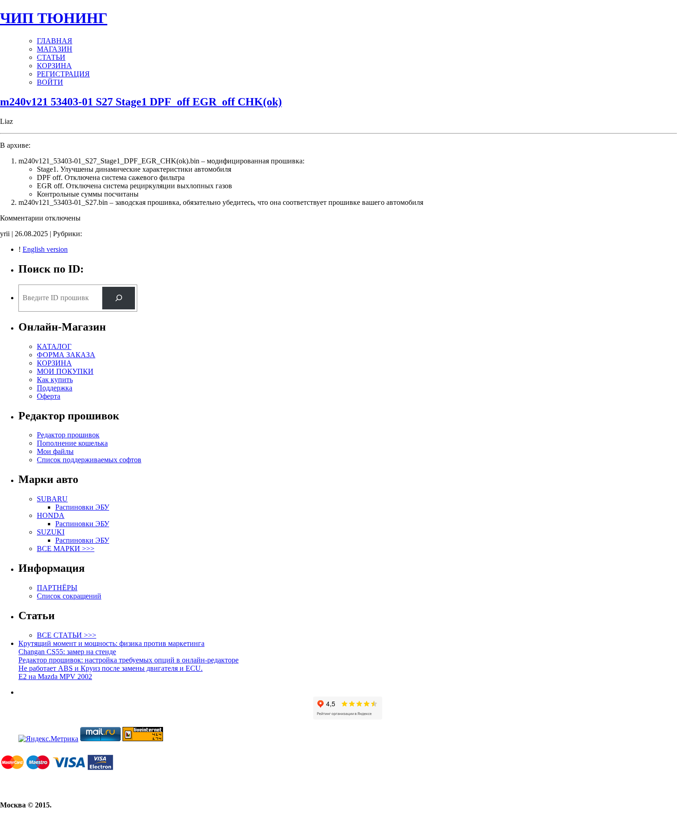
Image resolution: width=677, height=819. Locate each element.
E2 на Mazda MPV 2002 (55, 676)
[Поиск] (118, 298)
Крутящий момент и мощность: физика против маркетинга (111, 643)
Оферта (48, 396)
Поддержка (54, 388)
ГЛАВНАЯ (54, 41)
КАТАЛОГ (54, 346)
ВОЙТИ (50, 82)
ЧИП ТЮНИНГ (53, 18)
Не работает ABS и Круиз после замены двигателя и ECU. (110, 668)
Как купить (55, 379)
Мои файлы (55, 451)
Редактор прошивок (68, 435)
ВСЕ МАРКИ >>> (65, 548)
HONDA (50, 515)
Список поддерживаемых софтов (89, 460)
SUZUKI (50, 532)
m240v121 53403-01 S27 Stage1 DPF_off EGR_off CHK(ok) (141, 102)
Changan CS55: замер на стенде (67, 652)
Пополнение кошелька (72, 443)
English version (45, 249)
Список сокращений (69, 596)
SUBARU (52, 499)
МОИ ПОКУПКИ (65, 371)
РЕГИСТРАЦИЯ (63, 74)
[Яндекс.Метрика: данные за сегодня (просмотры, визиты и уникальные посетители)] (48, 739)
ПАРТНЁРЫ (57, 588)
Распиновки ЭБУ (82, 507)
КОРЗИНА (54, 66)
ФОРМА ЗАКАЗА (66, 355)
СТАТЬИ (51, 57)
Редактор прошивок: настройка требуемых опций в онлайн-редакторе (128, 660)
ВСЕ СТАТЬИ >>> (66, 635)
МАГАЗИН (54, 49)
